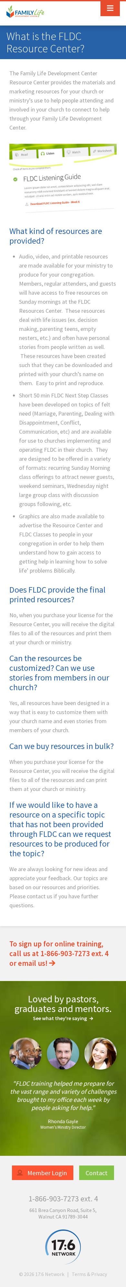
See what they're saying (60, 1018)
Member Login (46, 1173)
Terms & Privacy (89, 1274)
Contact (97, 1173)
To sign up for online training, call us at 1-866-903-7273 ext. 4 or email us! (59, 953)
